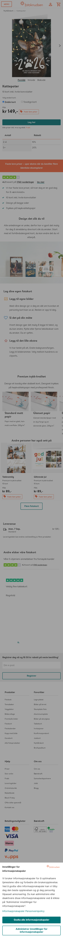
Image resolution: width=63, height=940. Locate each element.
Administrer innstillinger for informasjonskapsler (31, 930)
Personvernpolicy (35, 911)
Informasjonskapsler (13, 911)
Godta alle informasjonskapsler (31, 919)
